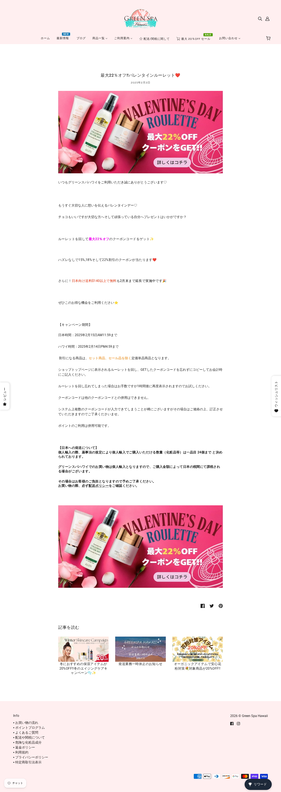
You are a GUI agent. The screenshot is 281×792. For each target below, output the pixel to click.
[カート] (269, 38)
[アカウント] (267, 18)
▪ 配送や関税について (29, 737)
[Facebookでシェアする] (202, 606)
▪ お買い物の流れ (25, 723)
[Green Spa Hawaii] (140, 18)
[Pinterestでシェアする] (220, 606)
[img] (260, 18)
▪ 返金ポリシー (24, 747)
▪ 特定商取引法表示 (27, 762)
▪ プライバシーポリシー (30, 757)
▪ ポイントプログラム (29, 728)
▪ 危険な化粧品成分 (27, 742)
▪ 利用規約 (20, 752)
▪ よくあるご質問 (25, 733)
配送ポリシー (99, 486)
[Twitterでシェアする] (211, 606)
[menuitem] (45, 38)
